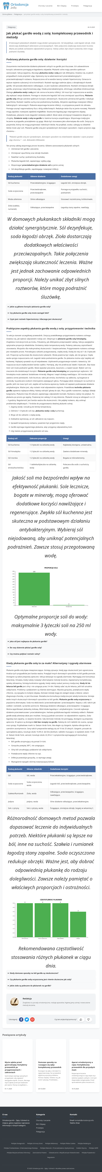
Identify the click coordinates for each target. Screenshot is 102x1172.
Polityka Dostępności (18, 1143)
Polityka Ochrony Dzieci (35, 1143)
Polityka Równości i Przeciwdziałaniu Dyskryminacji (57, 1148)
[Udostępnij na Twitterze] (27, 1019)
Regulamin (51, 1157)
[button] (81, 1019)
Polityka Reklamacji (51, 1143)
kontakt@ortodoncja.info (84, 1120)
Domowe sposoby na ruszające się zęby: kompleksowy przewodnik (49, 1064)
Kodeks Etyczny (81, 1148)
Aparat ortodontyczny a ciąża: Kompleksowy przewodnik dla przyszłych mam (83, 1066)
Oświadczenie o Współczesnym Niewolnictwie (64, 1153)
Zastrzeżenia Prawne (40, 1153)
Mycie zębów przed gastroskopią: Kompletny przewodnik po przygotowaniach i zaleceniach (16, 1067)
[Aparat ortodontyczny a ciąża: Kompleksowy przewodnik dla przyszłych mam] (84, 1047)
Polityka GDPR (93, 1148)
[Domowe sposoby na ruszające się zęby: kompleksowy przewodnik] (51, 1047)
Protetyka (75, 6)
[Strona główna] (16, 6)
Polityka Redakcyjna (84, 1143)
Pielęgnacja (87, 6)
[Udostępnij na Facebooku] (21, 1019)
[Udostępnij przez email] (32, 1019)
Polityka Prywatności (88, 1153)
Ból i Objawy (61, 6)
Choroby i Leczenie (45, 6)
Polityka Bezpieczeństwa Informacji (18, 1153)
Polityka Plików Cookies (67, 1143)
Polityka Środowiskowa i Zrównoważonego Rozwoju (21, 1148)
